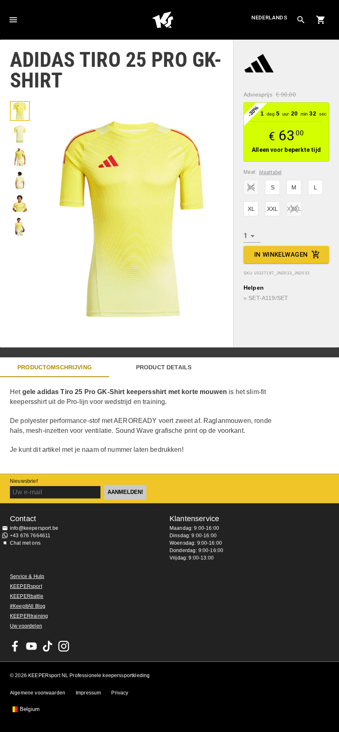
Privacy (119, 693)
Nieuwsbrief (24, 481)
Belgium (30, 709)
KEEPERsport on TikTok (47, 646)
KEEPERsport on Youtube (31, 646)
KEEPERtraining (29, 616)
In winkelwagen (281, 254)
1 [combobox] (245, 236)
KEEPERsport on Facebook (15, 646)
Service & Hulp (27, 576)
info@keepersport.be (34, 528)
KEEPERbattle (26, 596)
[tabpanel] (144, 425)
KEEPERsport (26, 586)
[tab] (20, 111)
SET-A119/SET (268, 298)
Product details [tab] (163, 367)
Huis (162, 20)
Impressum (88, 693)
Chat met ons (25, 543)
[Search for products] (301, 20)
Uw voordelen (26, 626)
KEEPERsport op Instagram (63, 646)
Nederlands (269, 17)
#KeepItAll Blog (27, 606)
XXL (272, 208)
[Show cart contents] (321, 20)
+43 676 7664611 (30, 535)
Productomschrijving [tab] (54, 367)
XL (251, 208)
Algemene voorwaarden (37, 693)
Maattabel (270, 172)
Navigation (13, 20)
